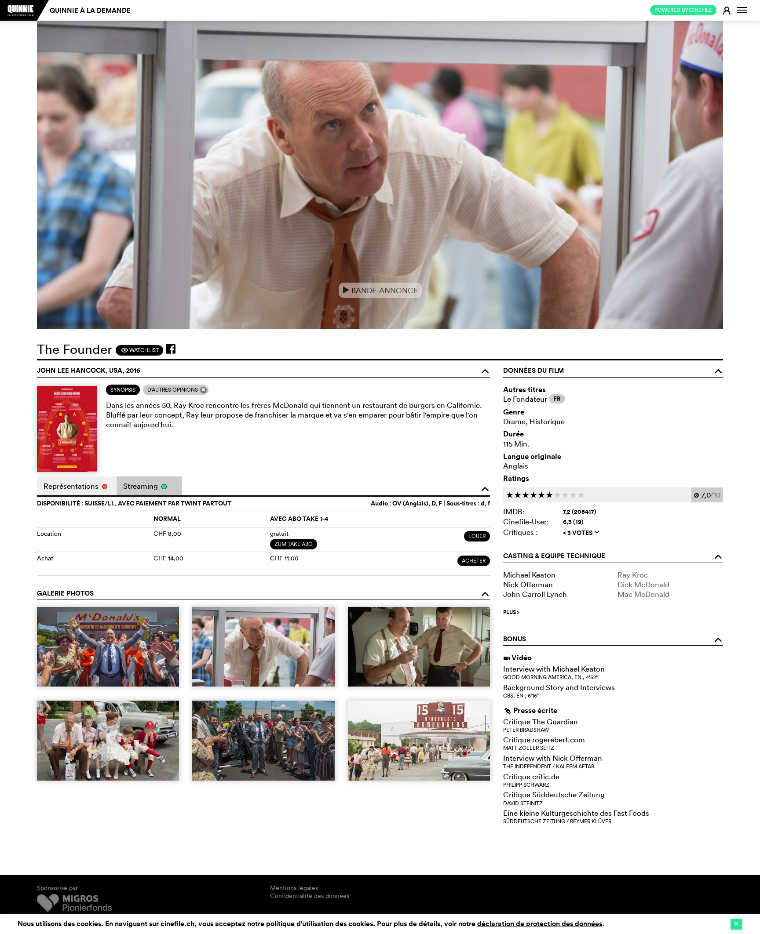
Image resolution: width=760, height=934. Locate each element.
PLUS (511, 612)
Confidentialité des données (309, 896)
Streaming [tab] (141, 486)
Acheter (474, 560)
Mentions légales (294, 888)
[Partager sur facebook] (170, 349)
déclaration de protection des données (539, 923)
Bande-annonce (380, 290)
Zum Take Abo (293, 544)
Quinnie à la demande (90, 10)
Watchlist (140, 350)
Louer (477, 536)
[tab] (123, 390)
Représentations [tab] (72, 486)
